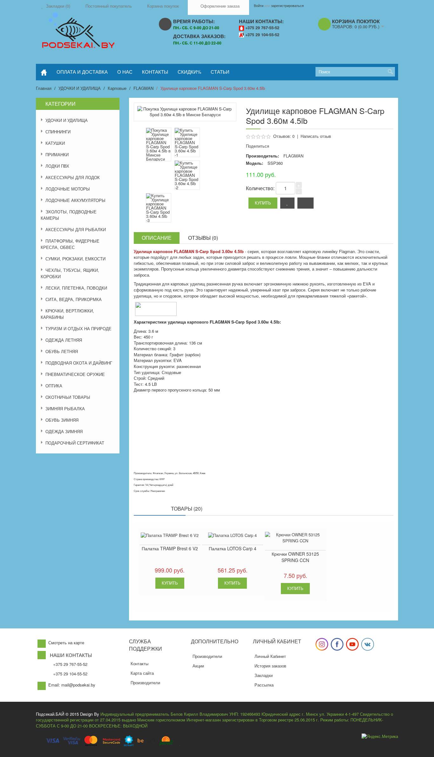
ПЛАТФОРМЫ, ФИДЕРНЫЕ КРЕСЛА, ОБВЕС (70, 244)
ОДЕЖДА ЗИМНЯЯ (64, 431)
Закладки (263, 675)
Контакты (139, 663)
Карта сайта (142, 673)
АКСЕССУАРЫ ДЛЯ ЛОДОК (72, 177)
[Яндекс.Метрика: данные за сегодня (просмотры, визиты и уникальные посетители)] (380, 737)
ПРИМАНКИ (57, 154)
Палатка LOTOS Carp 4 (232, 548)
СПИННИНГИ (58, 132)
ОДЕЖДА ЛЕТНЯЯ (63, 340)
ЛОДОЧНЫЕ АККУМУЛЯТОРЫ (75, 200)
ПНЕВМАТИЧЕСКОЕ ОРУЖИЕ (75, 374)
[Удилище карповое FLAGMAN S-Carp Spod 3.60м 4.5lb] (187, 142)
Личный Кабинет (270, 656)
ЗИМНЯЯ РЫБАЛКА (65, 408)
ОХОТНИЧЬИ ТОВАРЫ (67, 397)
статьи (220, 71)
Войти (258, 5)
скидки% (189, 71)
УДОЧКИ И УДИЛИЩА (79, 88)
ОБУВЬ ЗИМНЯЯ (61, 420)
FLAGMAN (143, 88)
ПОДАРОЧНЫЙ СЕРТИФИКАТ (74, 443)
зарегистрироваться (287, 5)
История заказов (270, 666)
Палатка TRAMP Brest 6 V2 (170, 548)
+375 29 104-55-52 (262, 34)
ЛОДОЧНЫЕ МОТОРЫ (67, 189)
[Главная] (44, 72)
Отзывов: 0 (284, 136)
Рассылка (264, 685)
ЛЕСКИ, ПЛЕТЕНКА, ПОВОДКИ (76, 288)
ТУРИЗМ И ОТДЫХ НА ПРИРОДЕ (78, 328)
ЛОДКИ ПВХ (57, 166)
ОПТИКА (53, 386)
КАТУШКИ (55, 143)
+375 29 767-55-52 (262, 27)
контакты (155, 71)
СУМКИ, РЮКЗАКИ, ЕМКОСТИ (75, 259)
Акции (198, 666)
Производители (145, 683)
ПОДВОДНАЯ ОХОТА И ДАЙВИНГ (78, 363)
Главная (43, 88)
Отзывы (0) (203, 237)
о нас (124, 71)
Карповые (117, 88)
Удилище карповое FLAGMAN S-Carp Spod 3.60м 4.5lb (212, 88)
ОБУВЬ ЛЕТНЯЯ (61, 351)
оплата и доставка (82, 71)
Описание (157, 237)
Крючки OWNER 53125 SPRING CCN (295, 557)
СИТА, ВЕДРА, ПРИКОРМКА (73, 299)
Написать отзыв (316, 136)
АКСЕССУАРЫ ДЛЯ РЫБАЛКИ (75, 229)
